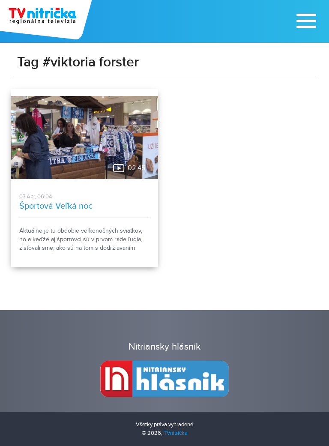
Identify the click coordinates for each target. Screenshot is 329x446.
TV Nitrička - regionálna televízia (47, 19)
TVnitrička (176, 433)
